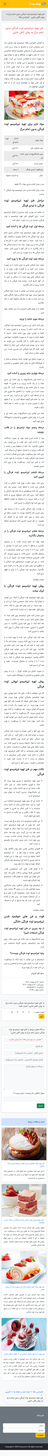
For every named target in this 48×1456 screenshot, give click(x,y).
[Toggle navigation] (4, 3)
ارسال (40, 1105)
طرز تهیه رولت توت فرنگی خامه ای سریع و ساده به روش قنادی (24, 1288)
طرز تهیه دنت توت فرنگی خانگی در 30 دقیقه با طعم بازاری (24, 1354)
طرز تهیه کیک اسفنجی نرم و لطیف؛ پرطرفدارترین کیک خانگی (25, 1164)
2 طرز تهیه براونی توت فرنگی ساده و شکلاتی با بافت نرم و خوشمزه (24, 1221)
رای (41, 1016)
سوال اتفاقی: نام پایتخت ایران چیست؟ (28, 1093)
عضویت (40, 1435)
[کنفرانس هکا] (37, 4)
